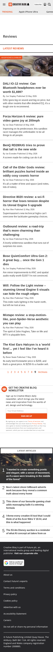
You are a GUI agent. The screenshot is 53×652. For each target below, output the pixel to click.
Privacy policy (10, 594)
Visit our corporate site (26, 553)
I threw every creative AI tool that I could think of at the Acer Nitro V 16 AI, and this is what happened (28, 519)
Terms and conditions (14, 587)
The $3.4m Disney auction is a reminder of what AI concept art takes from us (28, 532)
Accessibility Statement (15, 613)
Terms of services (34, 421)
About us (8, 574)
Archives (42, 372)
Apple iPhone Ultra (28, 11)
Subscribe (38, 4)
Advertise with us (12, 607)
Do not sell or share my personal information (26, 626)
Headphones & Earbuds (11, 57)
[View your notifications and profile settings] (28, 4)
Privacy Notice (37, 424)
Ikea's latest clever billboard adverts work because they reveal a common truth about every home (26, 490)
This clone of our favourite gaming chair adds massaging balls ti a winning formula (28, 504)
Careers (7, 620)
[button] (49, 4)
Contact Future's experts (16, 581)
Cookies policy (10, 600)
